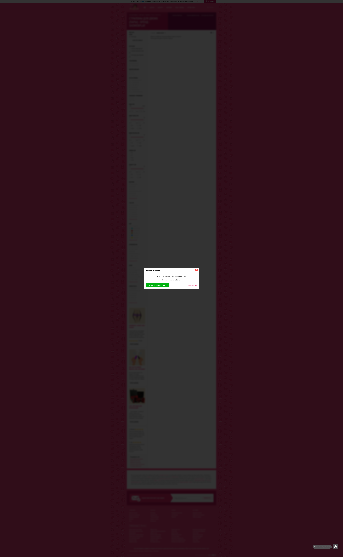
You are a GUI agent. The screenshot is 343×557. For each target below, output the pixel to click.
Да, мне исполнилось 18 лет (157, 285)
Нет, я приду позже (192, 285)
